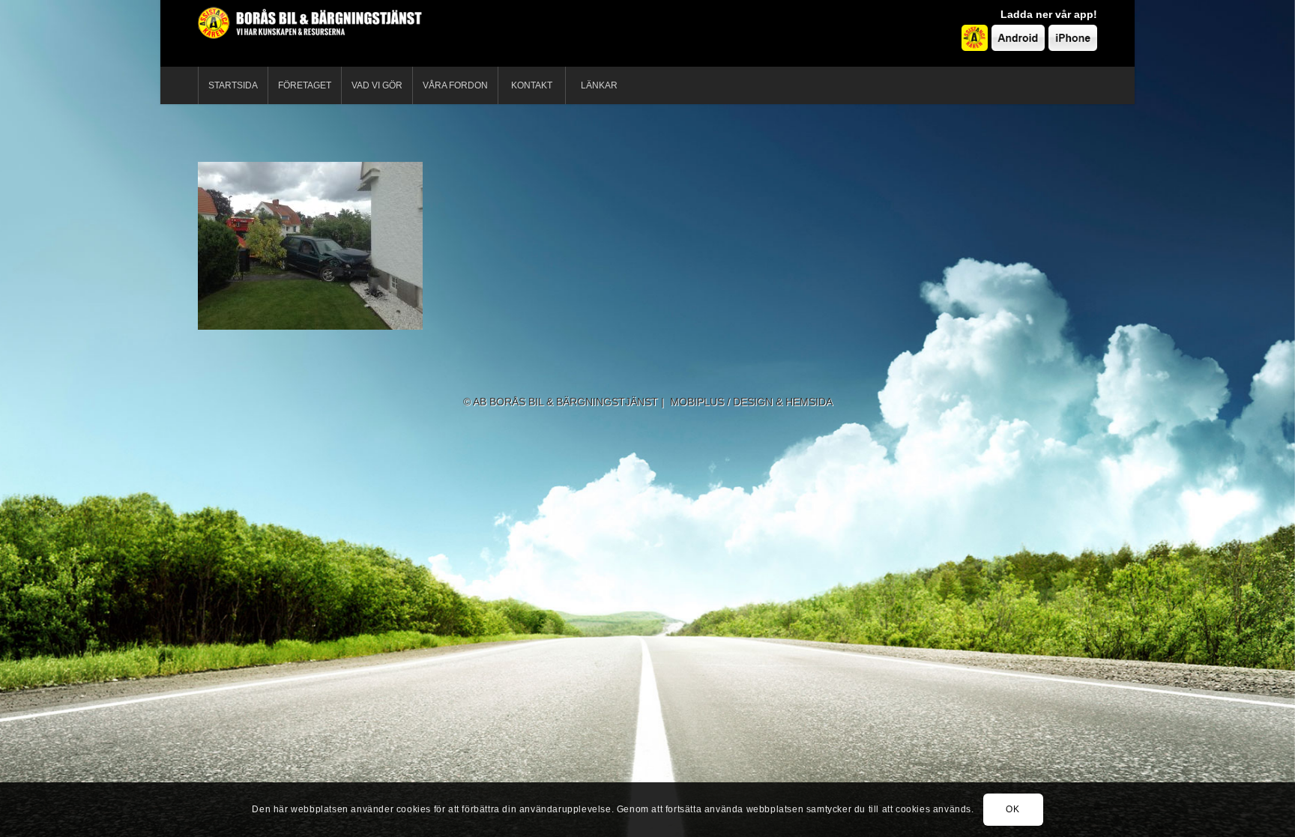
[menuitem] (233, 85)
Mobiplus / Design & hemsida (751, 402)
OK (1012, 809)
